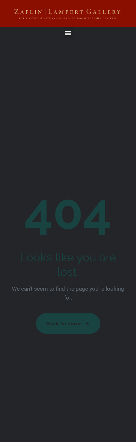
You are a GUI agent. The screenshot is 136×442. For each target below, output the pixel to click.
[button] (68, 32)
